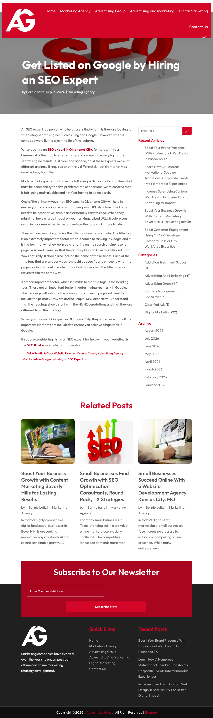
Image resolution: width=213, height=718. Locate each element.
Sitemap (150, 712)
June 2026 (152, 346)
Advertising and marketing (152, 11)
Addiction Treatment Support (166, 262)
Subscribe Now (106, 607)
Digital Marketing (193, 11)
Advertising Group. (100, 712)
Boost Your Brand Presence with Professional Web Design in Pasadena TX (167, 153)
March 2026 (153, 369)
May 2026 (152, 354)
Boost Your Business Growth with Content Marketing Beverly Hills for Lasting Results (168, 216)
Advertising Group (110, 11)
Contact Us (198, 26)
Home (51, 11)
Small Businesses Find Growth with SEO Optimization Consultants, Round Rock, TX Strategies (104, 486)
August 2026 (154, 330)
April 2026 (152, 361)
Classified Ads (155, 304)
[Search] (187, 131)
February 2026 (156, 377)
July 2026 (152, 338)
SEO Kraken (36, 345)
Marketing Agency (75, 11)
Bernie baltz (35, 92)
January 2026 (155, 385)
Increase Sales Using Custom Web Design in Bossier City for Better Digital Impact (167, 197)
